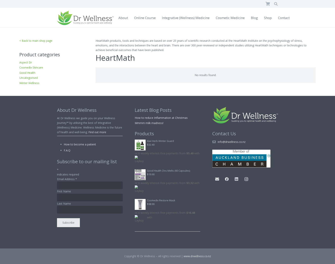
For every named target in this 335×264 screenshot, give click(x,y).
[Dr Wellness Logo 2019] (85, 17)
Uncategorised (28, 78)
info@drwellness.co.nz (231, 142)
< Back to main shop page (35, 41)
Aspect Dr (25, 62)
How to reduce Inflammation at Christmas (161, 118)
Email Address (67, 179)
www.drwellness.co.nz (197, 256)
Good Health (27, 73)
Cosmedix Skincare (31, 67)
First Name (64, 191)
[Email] (217, 179)
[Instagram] (246, 179)
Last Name (64, 203)
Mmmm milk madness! (149, 123)
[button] (276, 4)
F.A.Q (67, 150)
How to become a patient (80, 144)
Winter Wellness (29, 83)
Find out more (97, 132)
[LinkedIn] (236, 179)
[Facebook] (227, 179)
